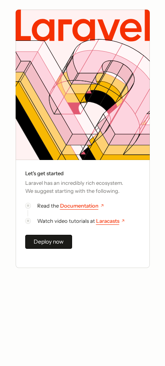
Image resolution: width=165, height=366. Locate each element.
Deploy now (49, 241)
